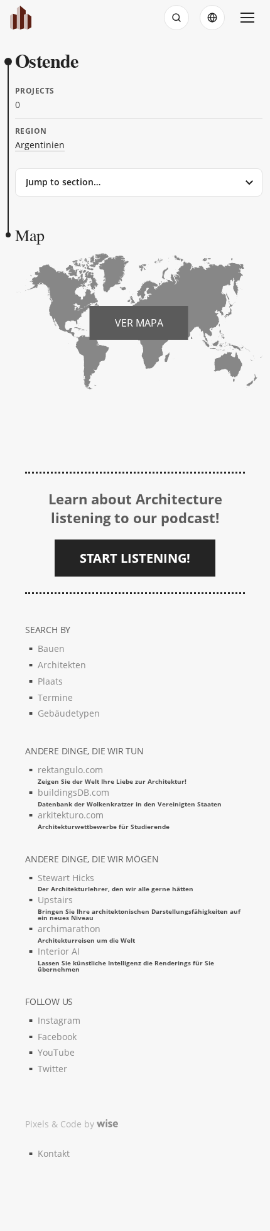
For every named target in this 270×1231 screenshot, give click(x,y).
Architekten (62, 665)
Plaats (50, 681)
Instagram (59, 1020)
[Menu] (247, 17)
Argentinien (40, 145)
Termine (55, 697)
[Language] (212, 17)
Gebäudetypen (69, 713)
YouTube (56, 1052)
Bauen (51, 648)
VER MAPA (139, 323)
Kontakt (54, 1153)
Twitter (52, 1069)
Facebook (57, 1037)
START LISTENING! (135, 558)
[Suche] (176, 17)
